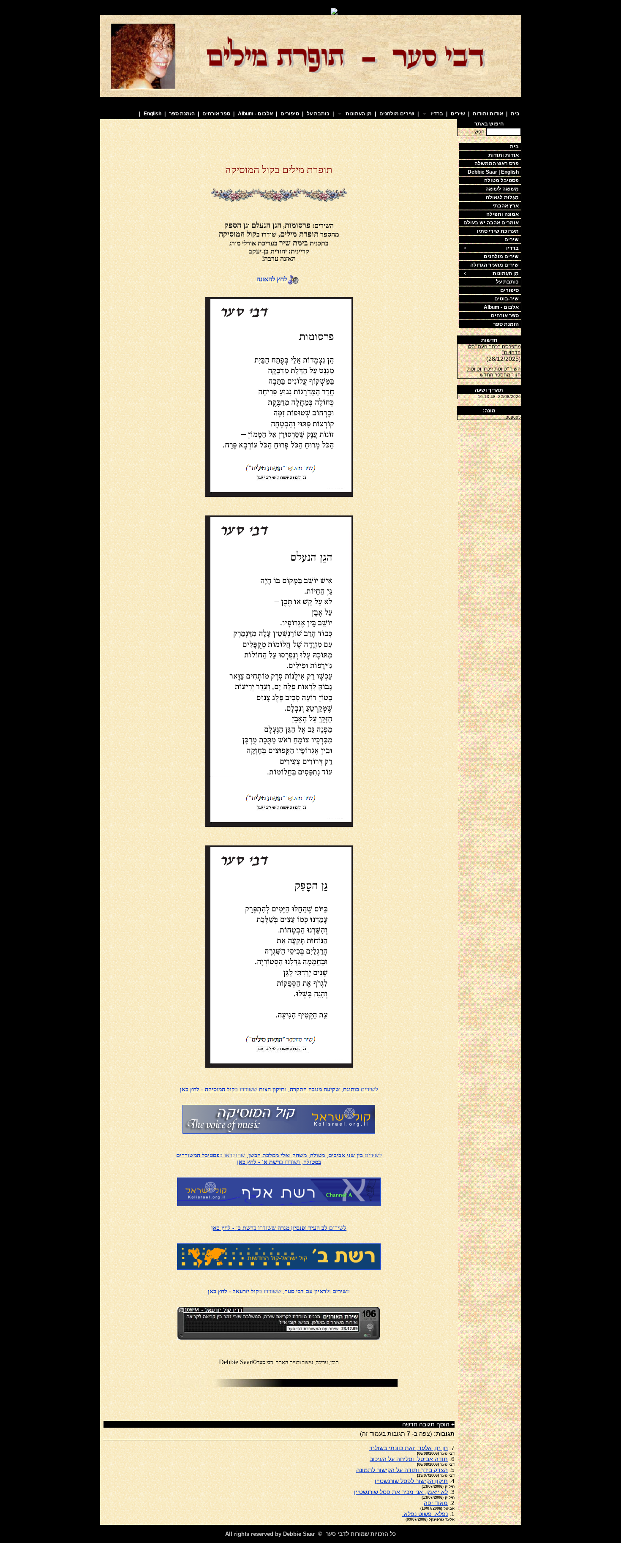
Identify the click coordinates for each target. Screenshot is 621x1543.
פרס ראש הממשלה (496, 163)
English (152, 114)
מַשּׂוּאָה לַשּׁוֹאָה (502, 189)
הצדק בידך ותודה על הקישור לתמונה (402, 1470)
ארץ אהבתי (506, 206)
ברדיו (512, 248)
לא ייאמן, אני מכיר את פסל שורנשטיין (401, 1491)
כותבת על (318, 114)
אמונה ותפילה (502, 214)
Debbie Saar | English (493, 172)
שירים (458, 114)
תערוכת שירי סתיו (498, 231)
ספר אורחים (216, 114)
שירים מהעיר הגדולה (494, 265)
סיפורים (290, 114)
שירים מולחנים (396, 114)
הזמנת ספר (182, 114)
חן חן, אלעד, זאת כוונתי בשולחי (408, 1448)
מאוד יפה (436, 1502)
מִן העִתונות (506, 273)
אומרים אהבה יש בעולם (491, 223)
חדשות (489, 340)
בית (515, 114)
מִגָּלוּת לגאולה (502, 197)
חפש (479, 132)
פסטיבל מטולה (501, 180)
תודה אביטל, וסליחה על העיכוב (409, 1459)
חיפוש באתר (489, 124)
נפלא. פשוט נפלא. (425, 1513)
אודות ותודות (488, 114)
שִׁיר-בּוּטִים (506, 299)
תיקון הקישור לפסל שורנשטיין (411, 1481)
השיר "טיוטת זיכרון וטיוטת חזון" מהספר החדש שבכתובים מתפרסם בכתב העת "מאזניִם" (493, 372)
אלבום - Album (255, 114)
